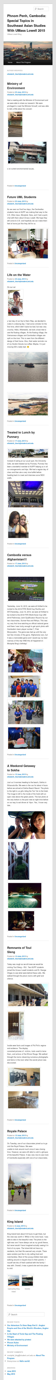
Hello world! (25, 1361)
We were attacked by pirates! (19, 1339)
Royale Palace (17, 1131)
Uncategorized (20, 185)
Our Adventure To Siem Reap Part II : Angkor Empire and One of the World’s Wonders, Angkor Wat (28, 1328)
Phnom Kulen (13, 1342)
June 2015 (11, 1371)
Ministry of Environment (16, 85)
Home (10, 62)
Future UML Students (21, 197)
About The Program (23, 62)
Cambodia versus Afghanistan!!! (19, 557)
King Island (15, 1221)
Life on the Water (19, 275)
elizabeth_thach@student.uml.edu (20, 74)
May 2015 (11, 1374)
